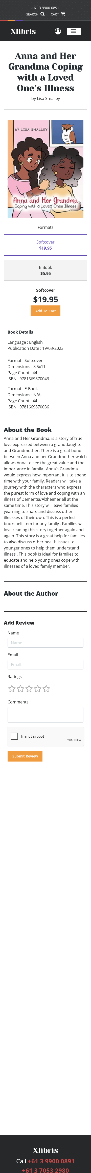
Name (13, 633)
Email (13, 655)
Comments (18, 702)
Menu (74, 31)
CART (55, 14)
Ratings (15, 676)
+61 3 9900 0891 (45, 7)
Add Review (19, 623)
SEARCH (32, 14)
